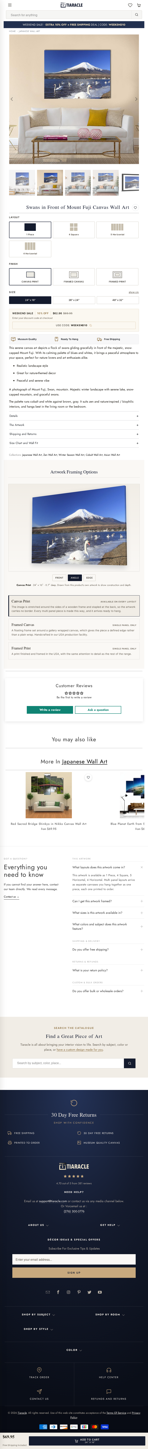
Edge (89, 577)
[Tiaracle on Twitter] (89, 1292)
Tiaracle (22, 1413)
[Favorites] (130, 5)
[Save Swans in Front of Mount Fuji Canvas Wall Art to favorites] (135, 207)
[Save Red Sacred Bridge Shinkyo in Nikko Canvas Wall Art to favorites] (88, 777)
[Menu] (10, 5)
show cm (134, 292)
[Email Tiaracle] (48, 1292)
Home (12, 31)
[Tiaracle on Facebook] (58, 1292)
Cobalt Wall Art (94, 455)
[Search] (136, 15)
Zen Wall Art (50, 455)
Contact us (11, 897)
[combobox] (68, 15)
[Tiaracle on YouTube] (100, 1292)
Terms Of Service (116, 1413)
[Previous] (12, 99)
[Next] (136, 99)
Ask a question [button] (98, 710)
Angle (75, 577)
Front (59, 577)
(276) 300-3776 (74, 1211)
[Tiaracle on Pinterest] (79, 1292)
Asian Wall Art (112, 455)
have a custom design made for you (80, 1049)
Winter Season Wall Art (71, 455)
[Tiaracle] (71, 5)
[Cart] (139, 5)
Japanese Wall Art (29, 31)
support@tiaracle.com (53, 1201)
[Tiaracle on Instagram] (68, 1292)
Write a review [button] (50, 710)
